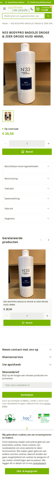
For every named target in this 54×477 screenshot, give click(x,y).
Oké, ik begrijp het (27, 471)
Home (5, 23)
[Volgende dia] (48, 240)
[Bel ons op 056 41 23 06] (31, 9)
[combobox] (23, 16)
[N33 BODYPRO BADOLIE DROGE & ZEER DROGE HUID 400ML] (27, 274)
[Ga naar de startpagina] (18, 9)
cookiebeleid (39, 463)
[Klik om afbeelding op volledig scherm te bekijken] (27, 74)
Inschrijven (27, 394)
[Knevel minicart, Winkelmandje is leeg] (37, 9)
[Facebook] (27, 429)
